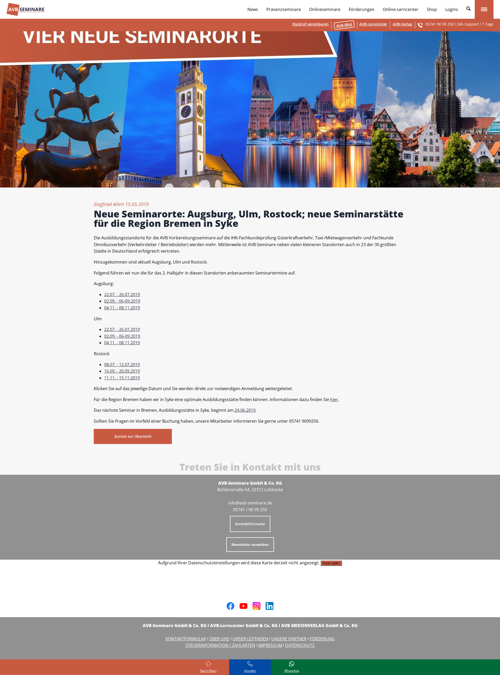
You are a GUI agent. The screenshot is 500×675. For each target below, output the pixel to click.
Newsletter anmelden (250, 544)
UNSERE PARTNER (289, 639)
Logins (451, 9)
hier (334, 399)
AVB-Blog (344, 24)
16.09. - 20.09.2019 (122, 371)
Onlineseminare (324, 9)
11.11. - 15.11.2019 (122, 378)
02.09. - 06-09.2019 (122, 301)
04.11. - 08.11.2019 (122, 308)
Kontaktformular (250, 523)
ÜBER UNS (219, 639)
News (252, 9)
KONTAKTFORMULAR (185, 639)
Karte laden (331, 563)
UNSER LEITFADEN (250, 639)
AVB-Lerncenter (373, 24)
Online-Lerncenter (400, 9)
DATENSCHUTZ (300, 645)
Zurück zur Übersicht (133, 436)
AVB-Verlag (402, 24)
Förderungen (361, 9)
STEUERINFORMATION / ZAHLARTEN (220, 645)
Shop (432, 9)
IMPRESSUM (270, 645)
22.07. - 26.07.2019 (122, 294)
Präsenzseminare (283, 9)
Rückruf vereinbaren (310, 24)
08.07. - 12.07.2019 (122, 364)
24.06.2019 (244, 410)
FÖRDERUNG (322, 639)
